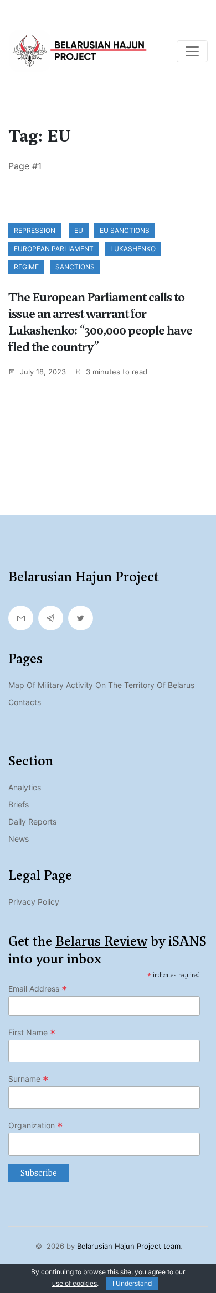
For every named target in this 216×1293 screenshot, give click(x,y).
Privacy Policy (33, 901)
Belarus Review (101, 941)
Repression (34, 230)
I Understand (132, 1283)
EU (78, 230)
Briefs (18, 804)
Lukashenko (133, 248)
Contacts (24, 702)
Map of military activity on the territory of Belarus (101, 685)
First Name (32, 1032)
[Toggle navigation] (192, 51)
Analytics (24, 787)
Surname (28, 1079)
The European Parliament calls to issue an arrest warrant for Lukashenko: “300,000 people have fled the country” (100, 322)
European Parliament (54, 248)
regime (26, 267)
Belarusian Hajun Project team (129, 1246)
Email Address (38, 988)
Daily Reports (32, 821)
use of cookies (74, 1283)
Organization (35, 1125)
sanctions (75, 267)
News (18, 838)
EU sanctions (125, 230)
